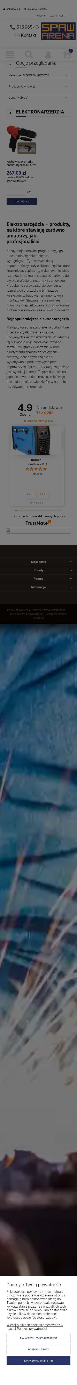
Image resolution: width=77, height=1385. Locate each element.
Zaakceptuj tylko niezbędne (38, 1338)
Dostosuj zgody (38, 1349)
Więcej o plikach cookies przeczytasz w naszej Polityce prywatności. (35, 1327)
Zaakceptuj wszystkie (38, 1360)
